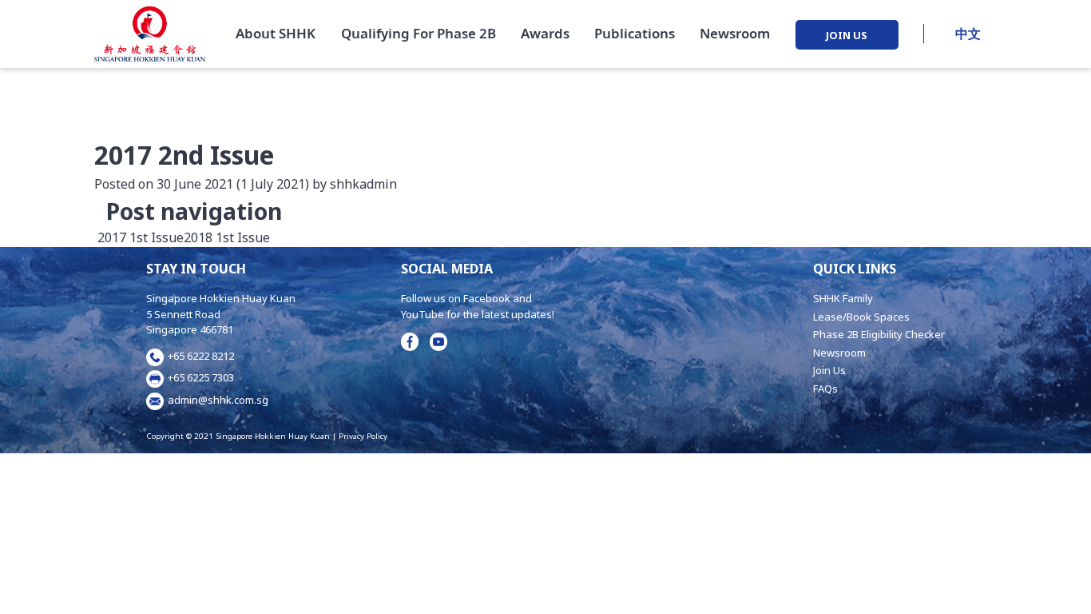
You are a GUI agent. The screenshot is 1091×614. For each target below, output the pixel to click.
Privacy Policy (363, 436)
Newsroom (735, 33)
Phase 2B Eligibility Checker (879, 334)
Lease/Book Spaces (861, 316)
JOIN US (846, 34)
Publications (634, 33)
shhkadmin (362, 184)
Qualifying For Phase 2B (418, 33)
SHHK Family (843, 298)
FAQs (825, 388)
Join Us (829, 370)
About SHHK (275, 33)
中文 (968, 33)
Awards (545, 33)
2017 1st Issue (139, 237)
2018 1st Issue (228, 237)
